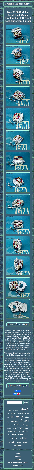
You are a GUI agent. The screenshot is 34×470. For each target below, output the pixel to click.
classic (10, 410)
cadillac (23, 438)
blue (27, 417)
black (27, 425)
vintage (9, 428)
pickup (25, 431)
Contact (18, 459)
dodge (27, 413)
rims (19, 442)
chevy (8, 421)
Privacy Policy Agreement (17, 462)
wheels (12, 438)
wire (14, 434)
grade (10, 431)
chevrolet (10, 425)
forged (21, 413)
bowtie (20, 435)
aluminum (15, 410)
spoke (20, 416)
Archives (18, 456)
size (19, 431)
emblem (17, 445)
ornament (14, 421)
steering (17, 427)
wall (22, 425)
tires (15, 431)
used (16, 424)
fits (12, 416)
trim (8, 413)
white (11, 442)
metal (13, 413)
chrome (24, 420)
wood (26, 428)
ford (25, 442)
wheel (24, 409)
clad (9, 435)
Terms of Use (18, 465)
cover (26, 435)
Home (18, 453)
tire (8, 417)
